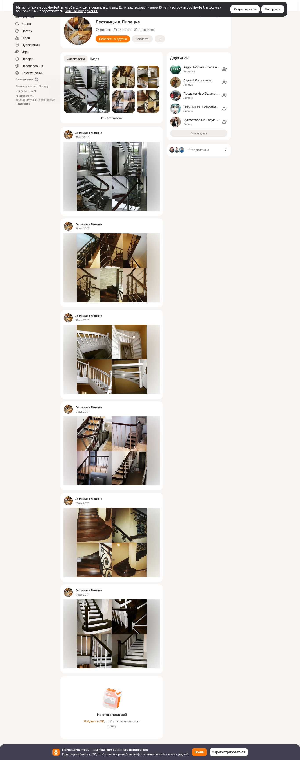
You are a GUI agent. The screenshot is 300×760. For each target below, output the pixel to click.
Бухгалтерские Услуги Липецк (205, 120)
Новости (21, 91)
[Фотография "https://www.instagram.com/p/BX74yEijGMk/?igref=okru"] (123, 77)
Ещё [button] (31, 91)
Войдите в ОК (94, 721)
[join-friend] (224, 69)
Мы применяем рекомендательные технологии (35, 100)
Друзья (176, 58)
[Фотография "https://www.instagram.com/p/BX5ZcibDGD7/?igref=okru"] (123, 101)
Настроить (272, 9)
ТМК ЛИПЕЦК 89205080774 (204, 107)
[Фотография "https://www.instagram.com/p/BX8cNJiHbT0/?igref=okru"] (87, 89)
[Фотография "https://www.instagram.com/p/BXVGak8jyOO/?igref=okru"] (78, 31)
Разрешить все (245, 9)
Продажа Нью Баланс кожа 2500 (207, 93)
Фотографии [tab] (76, 59)
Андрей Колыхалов (197, 80)
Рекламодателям (26, 86)
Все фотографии (111, 118)
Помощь (44, 86)
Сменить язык (24, 79)
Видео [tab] (94, 59)
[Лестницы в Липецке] (68, 134)
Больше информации (81, 11)
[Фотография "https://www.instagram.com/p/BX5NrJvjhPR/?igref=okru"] (148, 101)
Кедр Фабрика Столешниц (202, 67)
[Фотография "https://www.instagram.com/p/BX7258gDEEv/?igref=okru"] (148, 77)
